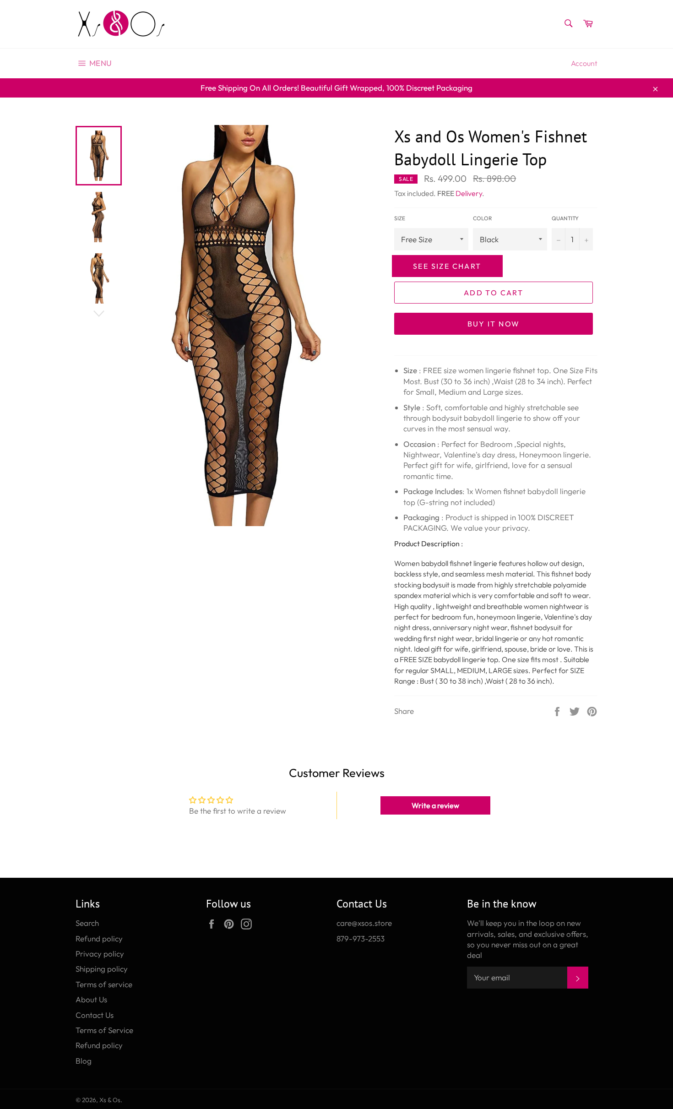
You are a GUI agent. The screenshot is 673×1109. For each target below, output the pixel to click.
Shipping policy (102, 968)
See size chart (447, 266)
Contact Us (95, 1015)
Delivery (469, 193)
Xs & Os (109, 1100)
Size (399, 218)
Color (482, 218)
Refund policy (99, 938)
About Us (91, 999)
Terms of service (104, 984)
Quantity (565, 218)
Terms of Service (104, 1030)
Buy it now (493, 323)
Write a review (435, 805)
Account (584, 63)
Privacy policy (100, 953)
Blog (84, 1061)
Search (87, 923)
